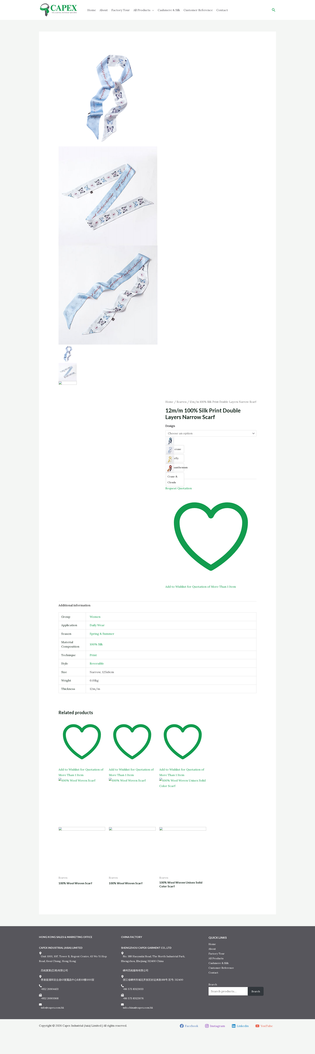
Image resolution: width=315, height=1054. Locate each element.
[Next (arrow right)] (9, 1051)
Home (91, 10)
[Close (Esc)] (21, 1045)
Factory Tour (120, 10)
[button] (273, 10)
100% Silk (96, 644)
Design (170, 426)
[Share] (15, 1045)
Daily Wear (97, 625)
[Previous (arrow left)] (2, 1051)
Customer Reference (198, 10)
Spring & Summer (102, 634)
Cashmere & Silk (169, 10)
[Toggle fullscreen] (9, 1045)
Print (93, 655)
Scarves (181, 402)
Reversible (97, 663)
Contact (222, 10)
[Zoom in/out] (2, 1045)
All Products (141, 10)
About (104, 10)
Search (213, 984)
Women (95, 617)
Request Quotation (178, 488)
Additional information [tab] (74, 605)
